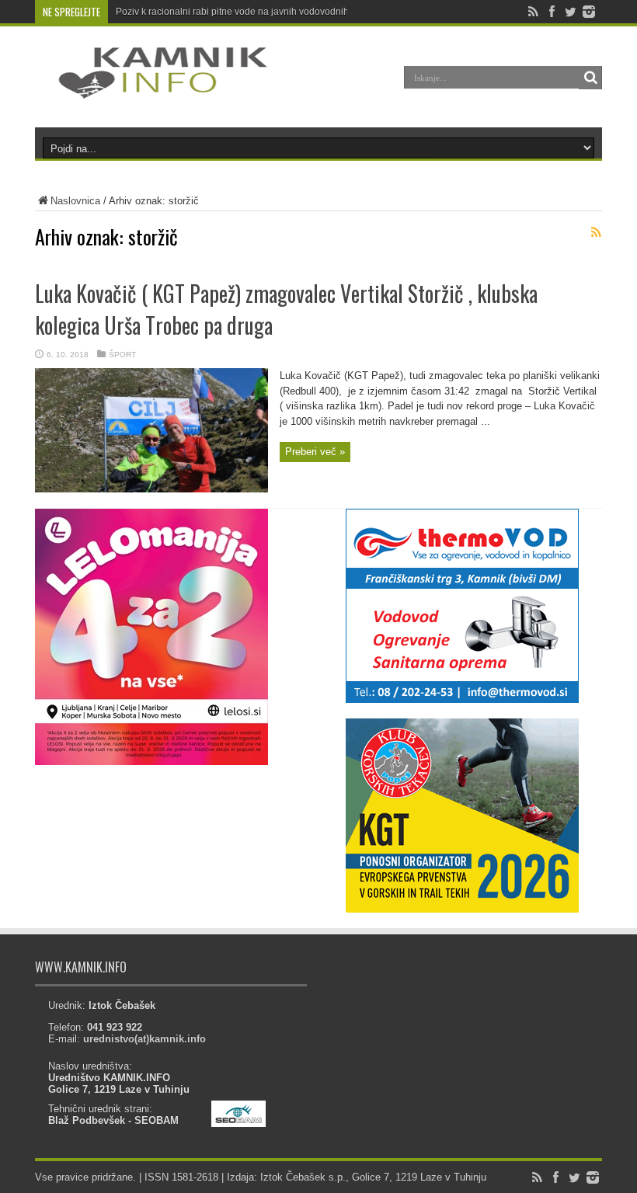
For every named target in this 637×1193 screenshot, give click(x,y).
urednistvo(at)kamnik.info (144, 1039)
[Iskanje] (590, 77)
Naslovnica (75, 201)
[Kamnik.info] (151, 88)
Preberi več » (315, 451)
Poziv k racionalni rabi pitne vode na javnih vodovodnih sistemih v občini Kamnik (285, 11)
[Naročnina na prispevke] (596, 232)
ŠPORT (122, 354)
